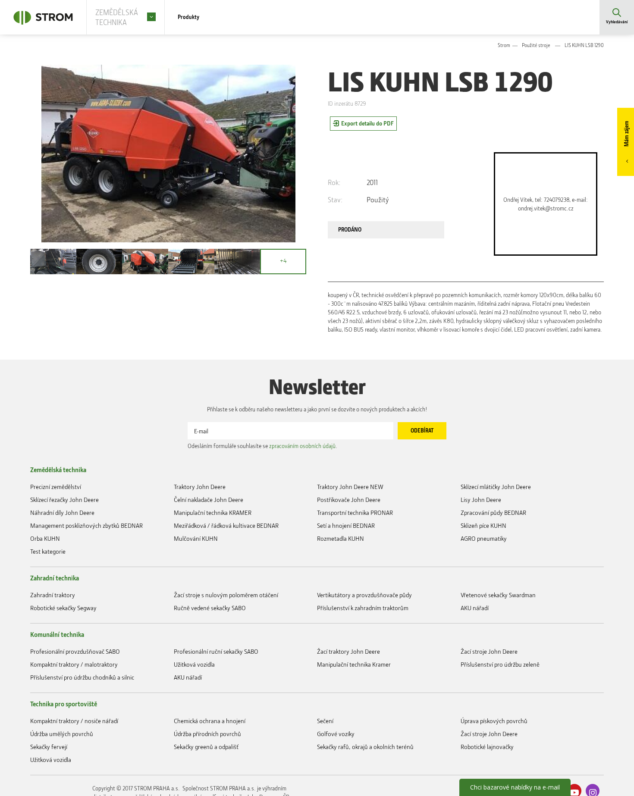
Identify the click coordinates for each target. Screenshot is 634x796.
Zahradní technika (54, 632)
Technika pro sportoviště (63, 773)
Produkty (191, 17)
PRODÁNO (355, 234)
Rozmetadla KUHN (340, 589)
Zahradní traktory (52, 652)
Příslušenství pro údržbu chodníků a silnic (82, 745)
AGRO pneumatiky (484, 589)
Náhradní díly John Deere (62, 559)
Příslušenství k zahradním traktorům (362, 667)
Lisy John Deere (481, 544)
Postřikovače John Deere (348, 544)
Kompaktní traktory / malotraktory (74, 730)
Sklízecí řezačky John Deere (64, 544)
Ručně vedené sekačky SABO (210, 667)
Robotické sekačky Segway (63, 667)
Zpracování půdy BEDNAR (493, 559)
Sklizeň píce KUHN (483, 574)
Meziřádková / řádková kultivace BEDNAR (226, 574)
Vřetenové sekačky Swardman (498, 652)
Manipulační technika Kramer (354, 730)
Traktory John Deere (200, 529)
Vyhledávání (617, 23)
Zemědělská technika (58, 509)
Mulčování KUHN (196, 589)
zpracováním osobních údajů (302, 483)
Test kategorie (48, 604)
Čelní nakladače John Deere (208, 544)
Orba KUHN (45, 589)
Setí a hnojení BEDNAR (346, 574)
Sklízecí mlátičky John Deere (496, 529)
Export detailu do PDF (367, 125)
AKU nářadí (475, 667)
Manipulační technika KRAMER (212, 559)
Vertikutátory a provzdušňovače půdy (364, 652)
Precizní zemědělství (55, 529)
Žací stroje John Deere (489, 715)
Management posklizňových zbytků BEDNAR (86, 574)
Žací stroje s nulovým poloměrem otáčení (226, 652)
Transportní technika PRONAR (355, 559)
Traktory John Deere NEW (350, 529)
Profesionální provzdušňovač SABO (75, 715)
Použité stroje (536, 46)
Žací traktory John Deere (348, 715)
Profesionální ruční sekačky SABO (216, 715)
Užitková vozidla (194, 730)
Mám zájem (625, 136)
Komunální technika (57, 695)
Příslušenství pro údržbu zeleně (500, 730)
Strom (504, 46)
